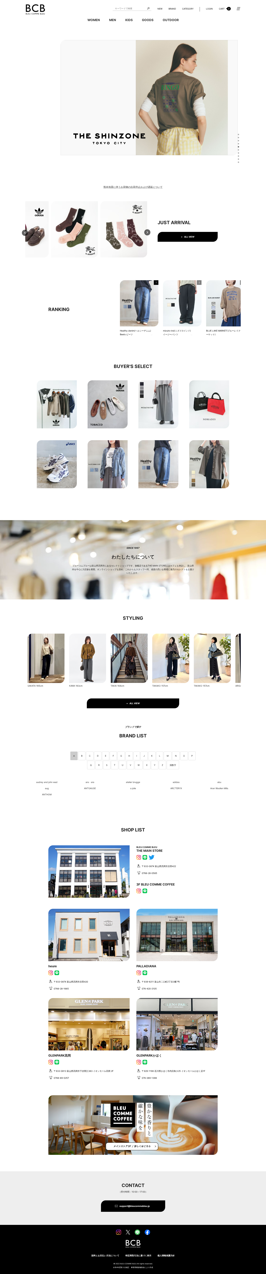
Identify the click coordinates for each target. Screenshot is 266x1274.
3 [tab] (237, 140)
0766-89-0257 (61, 1078)
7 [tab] (237, 152)
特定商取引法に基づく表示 (138, 1255)
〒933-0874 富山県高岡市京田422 (159, 866)
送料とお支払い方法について (105, 1255)
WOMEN (93, 20)
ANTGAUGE (90, 788)
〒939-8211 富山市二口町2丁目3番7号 (161, 981)
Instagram (138, 857)
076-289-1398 (149, 1078)
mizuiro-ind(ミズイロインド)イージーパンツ (177, 332)
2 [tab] (237, 137)
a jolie (133, 788)
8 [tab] (237, 155)
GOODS (147, 20)
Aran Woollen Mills (219, 788)
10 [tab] (237, 162)
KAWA (72, 685)
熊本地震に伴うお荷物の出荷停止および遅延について (133, 186)
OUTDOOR (171, 20)
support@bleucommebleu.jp (134, 1206)
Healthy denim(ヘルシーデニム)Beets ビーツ (135, 332)
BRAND (172, 8)
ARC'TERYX (176, 788)
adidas (176, 782)
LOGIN (209, 8)
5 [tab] (237, 146)
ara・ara (90, 782)
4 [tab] (237, 143)
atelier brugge (133, 782)
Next (147, 232)
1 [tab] (237, 134)
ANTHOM (47, 794)
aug (47, 788)
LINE (145, 857)
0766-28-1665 (61, 988)
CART (224, 8)
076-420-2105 (149, 988)
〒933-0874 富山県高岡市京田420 (71, 981)
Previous (25, 233)
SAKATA (32, 685)
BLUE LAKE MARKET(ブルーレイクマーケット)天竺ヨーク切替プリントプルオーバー (224, 333)
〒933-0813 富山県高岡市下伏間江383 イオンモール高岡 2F (83, 1071)
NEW (159, 8)
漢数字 (173, 765)
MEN (112, 20)
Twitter (151, 857)
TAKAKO (156, 685)
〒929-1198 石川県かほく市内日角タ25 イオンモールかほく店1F (173, 1071)
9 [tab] (237, 159)
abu (219, 782)
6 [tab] (237, 149)
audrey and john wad (46, 782)
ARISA (238, 685)
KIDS (129, 20)
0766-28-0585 (149, 873)
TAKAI (114, 685)
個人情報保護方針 (166, 1255)
